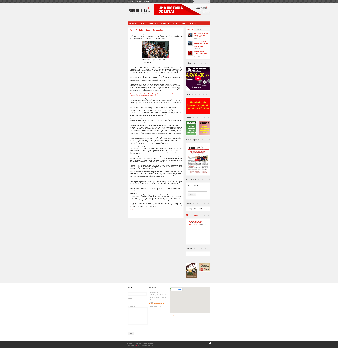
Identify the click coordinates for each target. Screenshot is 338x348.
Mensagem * (132, 306)
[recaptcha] (131, 329)
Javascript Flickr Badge (195, 221)
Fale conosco (147, 1)
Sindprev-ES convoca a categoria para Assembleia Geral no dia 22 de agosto (200, 53)
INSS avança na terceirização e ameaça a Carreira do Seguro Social (201, 35)
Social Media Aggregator (194, 223)
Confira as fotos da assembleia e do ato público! (143, 95)
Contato (193, 23)
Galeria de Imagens (192, 215)
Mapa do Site (139, 1)
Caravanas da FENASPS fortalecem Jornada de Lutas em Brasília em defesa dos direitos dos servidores (201, 44)
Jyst (190, 222)
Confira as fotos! (134, 210)
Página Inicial (131, 1)
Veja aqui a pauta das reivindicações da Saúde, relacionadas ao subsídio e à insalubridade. (155, 94)
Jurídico (142, 23)
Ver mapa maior (174, 315)
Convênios (183, 23)
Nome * (130, 291)
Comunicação (153, 23)
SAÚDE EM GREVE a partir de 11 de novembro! (146, 30)
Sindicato (133, 23)
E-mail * (130, 298)
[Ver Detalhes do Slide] (182, 9)
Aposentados (165, 23)
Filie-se (175, 23)
